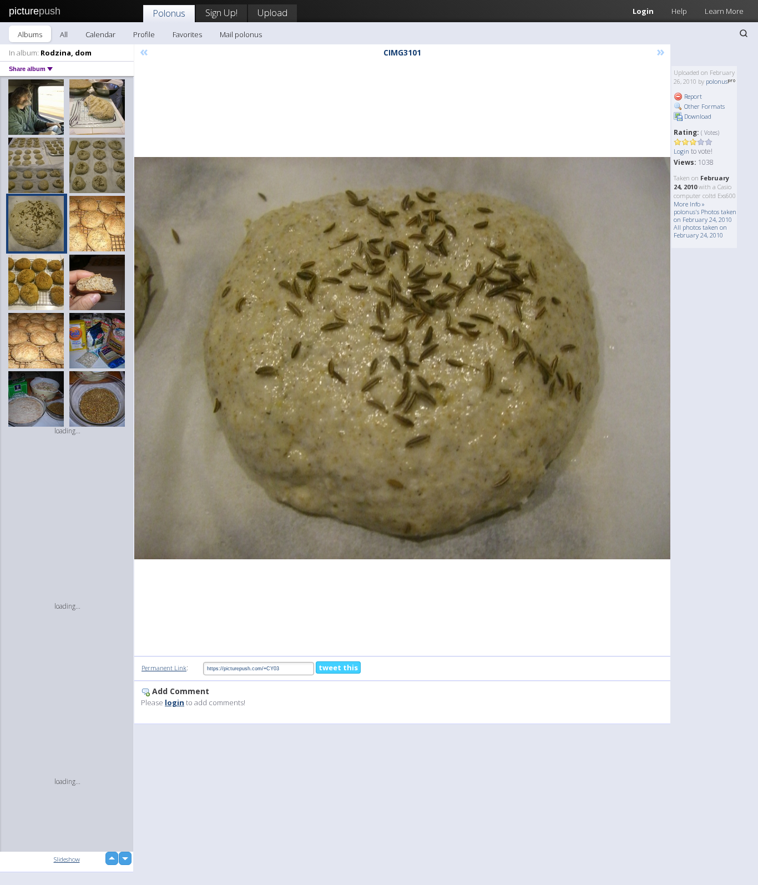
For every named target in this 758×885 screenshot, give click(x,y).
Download (697, 116)
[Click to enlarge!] (402, 358)
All (64, 34)
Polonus (169, 13)
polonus (716, 81)
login (174, 702)
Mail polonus (241, 34)
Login (643, 11)
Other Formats (704, 106)
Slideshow (67, 859)
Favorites (187, 34)
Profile (144, 34)
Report (692, 96)
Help (679, 11)
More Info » (689, 204)
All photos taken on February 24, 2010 (700, 231)
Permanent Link (164, 668)
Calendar (100, 34)
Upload (272, 12)
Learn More (724, 11)
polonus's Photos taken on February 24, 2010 (705, 216)
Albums (30, 34)
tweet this (338, 667)
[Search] (743, 33)
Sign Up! (221, 12)
